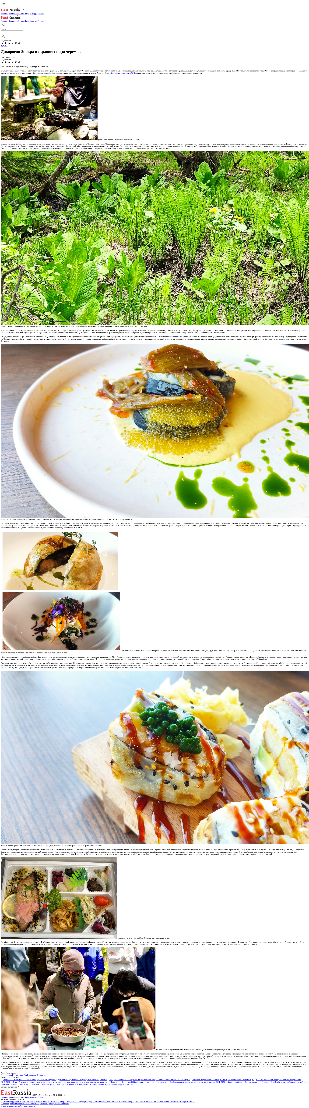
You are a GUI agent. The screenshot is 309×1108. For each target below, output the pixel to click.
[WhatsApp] (19, 43)
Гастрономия (6, 1075)
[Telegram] (9, 43)
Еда (25, 1075)
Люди (27, 14)
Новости (4, 14)
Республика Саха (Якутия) (77, 1102)
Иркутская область (26, 1102)
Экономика (13, 14)
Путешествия (17, 1075)
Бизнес (21, 14)
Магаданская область (110, 1102)
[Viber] (15, 43)
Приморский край (126, 1102)
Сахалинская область (143, 1102)
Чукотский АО (189, 1102)
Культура (33, 14)
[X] (12, 43)
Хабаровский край (160, 1102)
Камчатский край (175, 1102)
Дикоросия (41, 1075)
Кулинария (31, 1075)
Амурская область (41, 1102)
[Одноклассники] (5, 43)
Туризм (41, 14)
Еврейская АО (95, 1102)
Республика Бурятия (9, 1102)
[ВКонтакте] (2, 43)
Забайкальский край (57, 1102)
